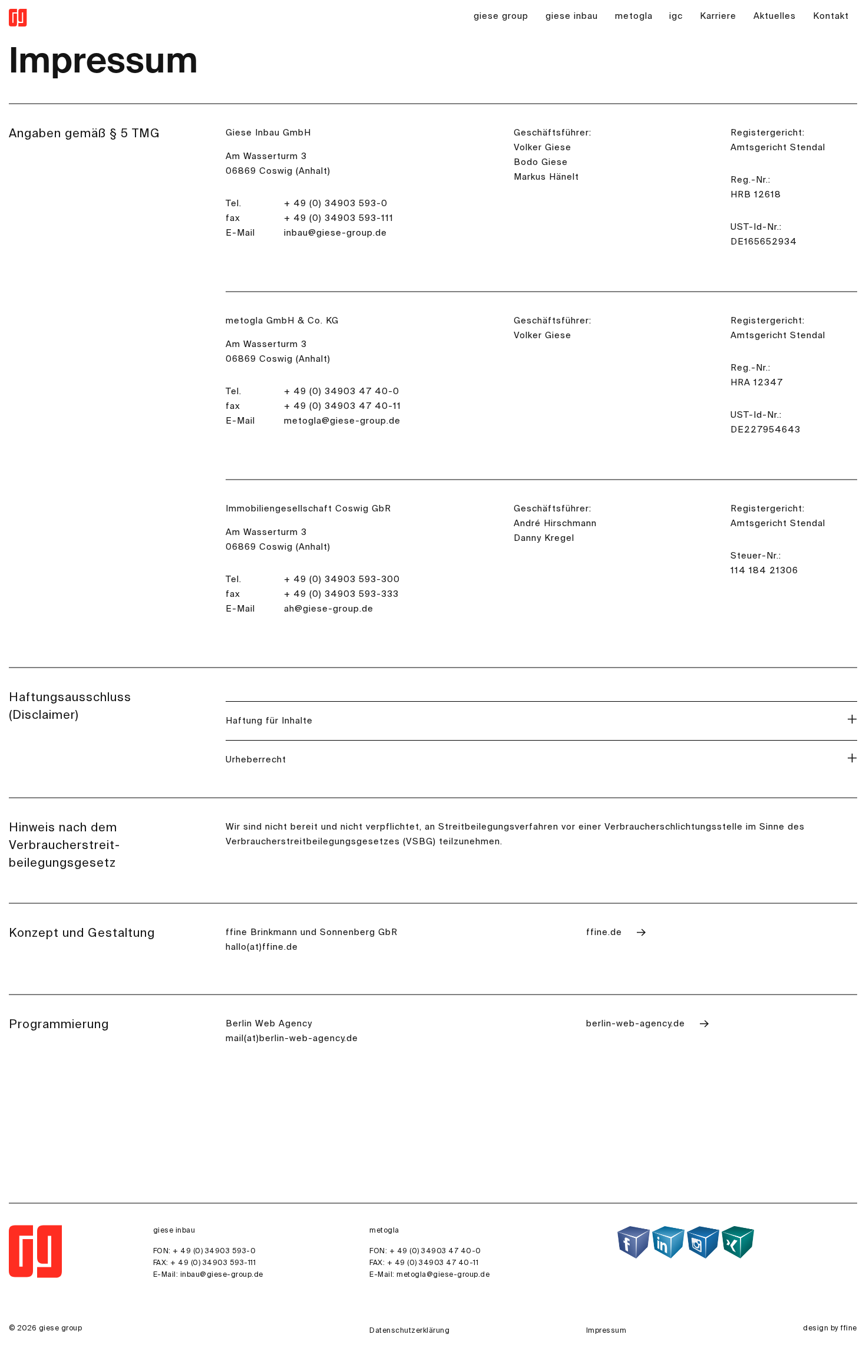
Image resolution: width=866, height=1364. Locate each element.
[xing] (737, 1242)
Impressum (606, 1331)
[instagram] (703, 1242)
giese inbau (572, 16)
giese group (501, 16)
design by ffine (830, 1328)
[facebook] (633, 1242)
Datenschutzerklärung (409, 1331)
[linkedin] (668, 1242)
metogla (634, 16)
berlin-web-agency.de (637, 1023)
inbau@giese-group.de (221, 1275)
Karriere (718, 16)
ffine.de (605, 932)
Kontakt (831, 16)
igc (676, 16)
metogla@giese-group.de (443, 1275)
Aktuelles (774, 16)
